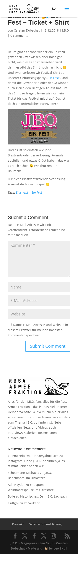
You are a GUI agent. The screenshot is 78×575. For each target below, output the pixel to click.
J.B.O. (66, 30)
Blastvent (22, 192)
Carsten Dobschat (27, 30)
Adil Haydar (16, 485)
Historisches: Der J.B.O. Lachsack (43, 496)
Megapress (29, 543)
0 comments (19, 36)
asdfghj (13, 503)
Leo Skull (46, 543)
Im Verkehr (32, 503)
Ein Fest (53, 78)
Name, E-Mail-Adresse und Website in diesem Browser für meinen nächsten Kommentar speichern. (38, 330)
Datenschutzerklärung (45, 524)
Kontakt (18, 524)
